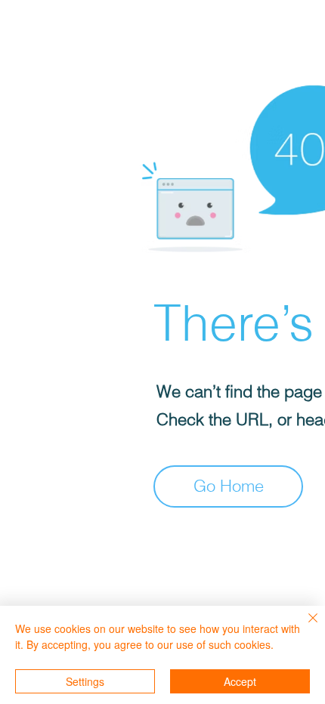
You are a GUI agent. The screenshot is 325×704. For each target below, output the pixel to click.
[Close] (304, 627)
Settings (85, 681)
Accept (240, 681)
